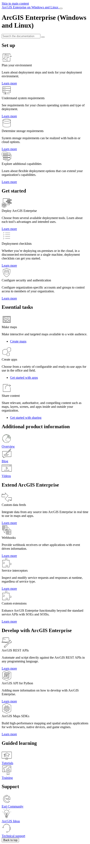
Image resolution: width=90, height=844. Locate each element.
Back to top (10, 840)
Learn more (9, 83)
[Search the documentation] (43, 37)
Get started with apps (24, 377)
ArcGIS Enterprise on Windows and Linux (30, 7)
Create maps (18, 341)
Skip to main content (15, 3)
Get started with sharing (25, 417)
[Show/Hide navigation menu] (61, 8)
